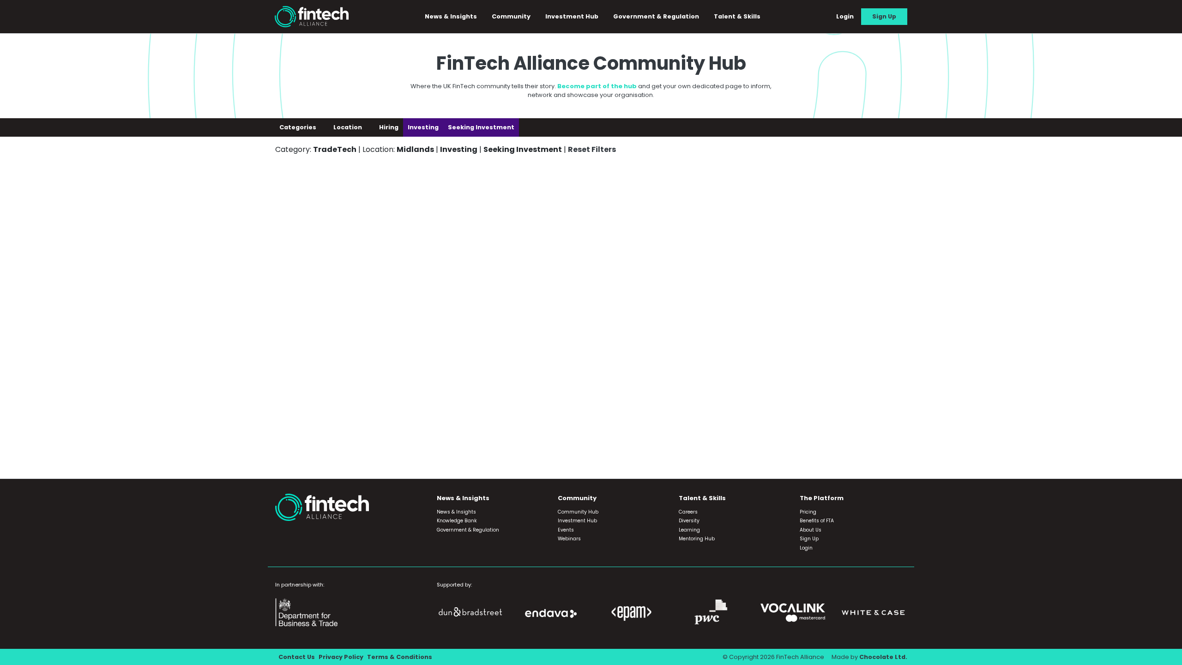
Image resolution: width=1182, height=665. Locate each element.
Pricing (808, 511)
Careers (688, 511)
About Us (810, 529)
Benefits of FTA (817, 520)
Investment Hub (571, 16)
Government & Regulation (656, 16)
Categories (298, 127)
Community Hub (578, 511)
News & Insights (456, 511)
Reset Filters (592, 149)
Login (845, 16)
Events (566, 529)
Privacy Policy (341, 657)
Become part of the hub (597, 86)
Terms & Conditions (399, 657)
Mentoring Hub (697, 538)
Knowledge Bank (457, 520)
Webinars (569, 538)
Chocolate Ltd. (883, 657)
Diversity (689, 520)
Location (348, 127)
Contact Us (296, 657)
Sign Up (884, 16)
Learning (689, 529)
